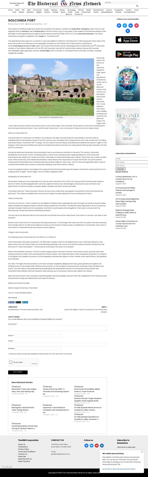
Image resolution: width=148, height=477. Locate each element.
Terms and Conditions (26, 451)
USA (23, 10)
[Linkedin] (131, 25)
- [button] (3, 467)
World (17, 10)
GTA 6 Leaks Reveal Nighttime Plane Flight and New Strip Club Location (127, 201)
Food (14, 12)
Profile (70, 12)
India (28, 10)
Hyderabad (75, 29)
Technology (71, 10)
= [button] (10, 467)
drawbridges (45, 51)
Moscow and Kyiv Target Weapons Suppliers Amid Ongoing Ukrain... (87, 399)
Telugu (41, 36)
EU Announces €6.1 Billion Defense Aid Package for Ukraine (125, 190)
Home (10, 10)
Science (47, 12)
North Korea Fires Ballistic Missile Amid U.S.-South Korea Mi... (87, 390)
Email (10, 341)
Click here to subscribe (126, 447)
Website (11, 348)
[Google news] (128, 31)
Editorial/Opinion (107, 12)
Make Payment (24, 461)
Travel (136, 10)
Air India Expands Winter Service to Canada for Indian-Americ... (88, 408)
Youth (77, 12)
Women (81, 10)
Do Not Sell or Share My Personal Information (118, 469)
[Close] (142, 452)
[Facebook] (119, 25)
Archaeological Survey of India (23, 46)
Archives (118, 12)
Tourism (128, 10)
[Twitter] (125, 25)
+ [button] (7, 467)
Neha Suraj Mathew (34, 24)
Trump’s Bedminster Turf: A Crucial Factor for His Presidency (126, 179)
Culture (96, 12)
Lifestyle (55, 12)
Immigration (118, 10)
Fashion (21, 12)
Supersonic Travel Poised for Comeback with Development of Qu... (56, 410)
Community (37, 10)
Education (30, 12)
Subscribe (22, 456)
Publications (23, 447)
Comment (12, 324)
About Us (69, 14)
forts (29, 48)
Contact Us (78, 14)
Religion (39, 12)
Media (88, 10)
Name (11, 335)
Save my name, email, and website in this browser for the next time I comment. (41, 354)
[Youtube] (136, 25)
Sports (63, 12)
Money (62, 10)
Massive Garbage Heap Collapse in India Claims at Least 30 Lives (126, 212)
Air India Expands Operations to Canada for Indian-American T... (86, 418)
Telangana (85, 29)
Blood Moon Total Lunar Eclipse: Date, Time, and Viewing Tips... (24, 390)
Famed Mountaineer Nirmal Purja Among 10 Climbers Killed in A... (25, 427)
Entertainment (98, 10)
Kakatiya (25, 31)
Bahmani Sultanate (86, 34)
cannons (15, 51)
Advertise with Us (25, 459)
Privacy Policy (23, 449)
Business (54, 10)
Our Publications (129, 12)
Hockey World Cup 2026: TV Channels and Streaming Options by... (56, 391)
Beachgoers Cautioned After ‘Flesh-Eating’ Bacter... (23, 408)
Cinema (109, 10)
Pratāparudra (38, 31)
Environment (86, 12)
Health (46, 10)
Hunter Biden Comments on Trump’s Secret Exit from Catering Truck (127, 223)
